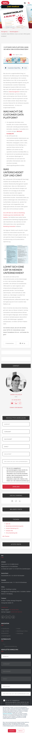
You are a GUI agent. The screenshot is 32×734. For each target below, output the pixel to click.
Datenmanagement (14, 91)
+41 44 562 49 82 (14, 609)
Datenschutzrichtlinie (7, 713)
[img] (22, 68)
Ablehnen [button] (20, 730)
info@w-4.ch (4, 607)
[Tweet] (22, 343)
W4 (14, 54)
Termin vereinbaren (16, 407)
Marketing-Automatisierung (14, 526)
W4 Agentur (4, 31)
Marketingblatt (14, 31)
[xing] (19, 403)
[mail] (12, 403)
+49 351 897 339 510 (16, 612)
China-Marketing (11, 533)
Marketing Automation (9, 226)
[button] (5, 68)
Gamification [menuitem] (5, 628)
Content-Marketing (12, 528)
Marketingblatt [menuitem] (6, 636)
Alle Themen (5, 536)
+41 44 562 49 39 (16, 400)
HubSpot (9, 530)
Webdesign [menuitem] (20, 633)
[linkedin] (16, 403)
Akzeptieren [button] (12, 730)
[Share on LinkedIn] (24, 343)
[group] (16, 67)
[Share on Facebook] (20, 343)
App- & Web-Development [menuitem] (5, 632)
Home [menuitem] (18, 628)
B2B (8, 524)
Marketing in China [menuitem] (22, 631)
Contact (16, 366)
